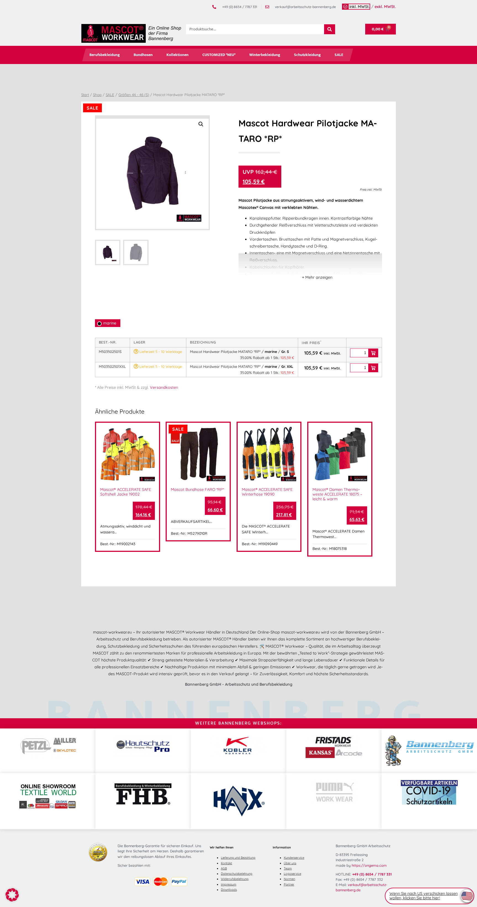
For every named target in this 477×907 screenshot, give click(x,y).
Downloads (229, 890)
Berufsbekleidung (104, 55)
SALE (339, 55)
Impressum (228, 884)
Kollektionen (177, 55)
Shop (97, 94)
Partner (289, 884)
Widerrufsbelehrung (234, 879)
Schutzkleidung (307, 55)
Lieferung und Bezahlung (238, 858)
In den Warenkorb (373, 353)
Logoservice (292, 874)
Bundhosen (143, 55)
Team (288, 868)
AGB (224, 868)
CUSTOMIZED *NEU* (218, 55)
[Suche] (329, 29)
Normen (289, 879)
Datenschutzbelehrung (236, 874)
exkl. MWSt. (385, 6)
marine (109, 323)
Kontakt (226, 863)
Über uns (290, 863)
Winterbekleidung (264, 55)
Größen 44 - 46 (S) (133, 94)
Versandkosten (164, 387)
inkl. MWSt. (359, 6)
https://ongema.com (369, 865)
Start (85, 94)
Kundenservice (294, 858)
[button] (201, 124)
